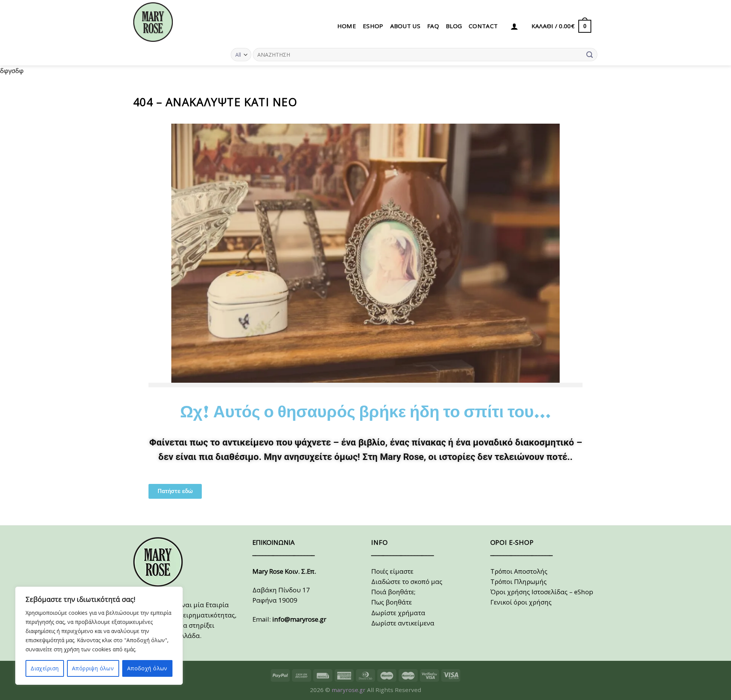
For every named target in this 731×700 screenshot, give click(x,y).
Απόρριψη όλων (93, 668)
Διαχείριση (44, 668)
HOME (346, 26)
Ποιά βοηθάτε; (393, 591)
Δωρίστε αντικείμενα (402, 623)
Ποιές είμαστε (392, 571)
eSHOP (373, 26)
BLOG (454, 26)
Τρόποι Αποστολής (518, 571)
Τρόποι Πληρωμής (518, 581)
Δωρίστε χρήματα (398, 612)
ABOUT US (405, 26)
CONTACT (483, 26)
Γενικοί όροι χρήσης (521, 602)
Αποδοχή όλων (147, 668)
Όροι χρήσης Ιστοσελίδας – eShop (541, 591)
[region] (99, 636)
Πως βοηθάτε (391, 602)
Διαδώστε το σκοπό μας (406, 581)
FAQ (433, 26)
